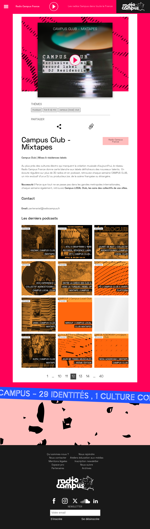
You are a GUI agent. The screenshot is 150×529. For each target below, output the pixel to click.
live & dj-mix (50, 110)
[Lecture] (53, 6)
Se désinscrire (90, 519)
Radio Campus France (116, 141)
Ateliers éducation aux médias (86, 458)
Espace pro (58, 465)
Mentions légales (58, 461)
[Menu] (6, 6)
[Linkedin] (95, 501)
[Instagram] (65, 501)
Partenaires (58, 468)
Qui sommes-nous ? (58, 454)
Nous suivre (86, 465)
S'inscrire (56, 519)
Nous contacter (57, 458)
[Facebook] (54, 501)
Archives (86, 468)
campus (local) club (69, 110)
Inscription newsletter (86, 461)
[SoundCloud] (85, 501)
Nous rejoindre (86, 454)
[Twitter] (75, 501)
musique (36, 110)
